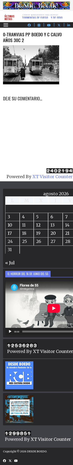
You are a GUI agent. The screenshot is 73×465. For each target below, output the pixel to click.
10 (10, 225)
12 (38, 225)
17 (10, 233)
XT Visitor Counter (52, 176)
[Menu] (6, 25)
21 (67, 233)
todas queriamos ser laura (40, 16)
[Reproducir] (10, 331)
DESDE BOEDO (36, 451)
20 (53, 233)
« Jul (10, 262)
